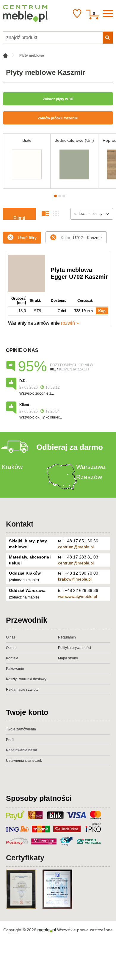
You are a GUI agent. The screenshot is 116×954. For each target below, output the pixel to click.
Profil (10, 740)
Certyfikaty (25, 857)
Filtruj (19, 218)
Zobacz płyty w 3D (58, 99)
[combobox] (91, 214)
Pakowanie (15, 669)
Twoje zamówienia (21, 729)
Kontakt (19, 524)
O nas (10, 637)
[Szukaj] (108, 38)
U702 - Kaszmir (81, 237)
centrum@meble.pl (76, 546)
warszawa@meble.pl (77, 596)
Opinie (11, 648)
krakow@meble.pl (75, 579)
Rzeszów (89, 476)
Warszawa (91, 466)
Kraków (12, 466)
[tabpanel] (27, 161)
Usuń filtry (27, 237)
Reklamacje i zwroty (22, 689)
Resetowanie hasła (21, 750)
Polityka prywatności (74, 648)
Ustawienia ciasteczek (24, 760)
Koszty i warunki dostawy (26, 679)
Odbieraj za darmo (69, 447)
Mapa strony (68, 658)
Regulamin (67, 637)
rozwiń (68, 323)
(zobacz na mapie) (24, 580)
